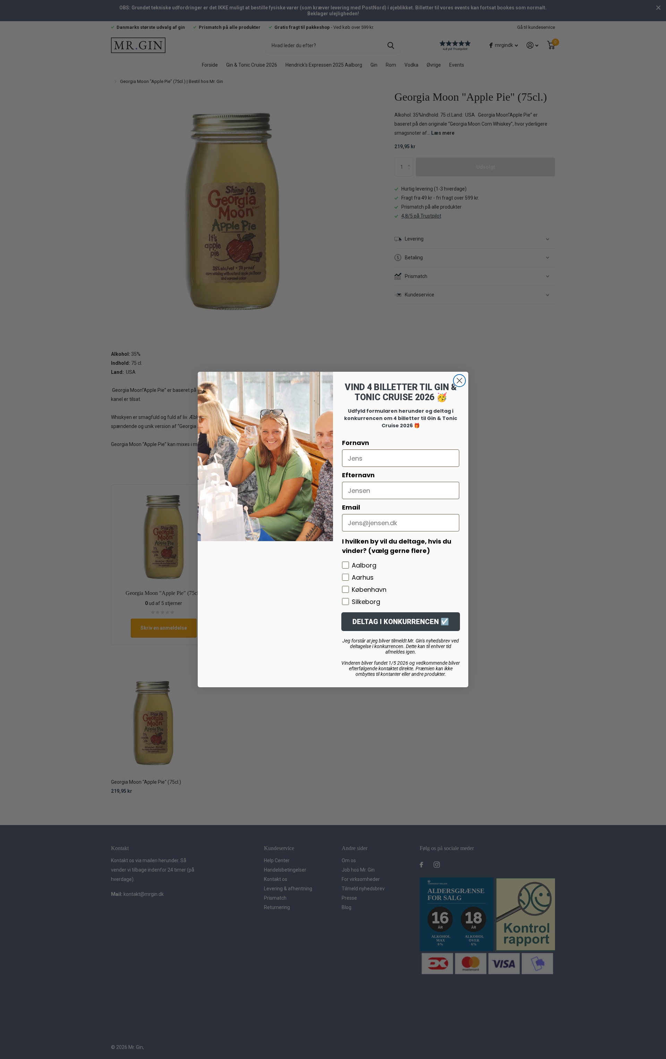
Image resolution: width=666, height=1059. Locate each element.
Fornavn (355, 442)
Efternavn (358, 475)
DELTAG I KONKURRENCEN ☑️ (400, 621)
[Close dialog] (459, 381)
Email (351, 507)
